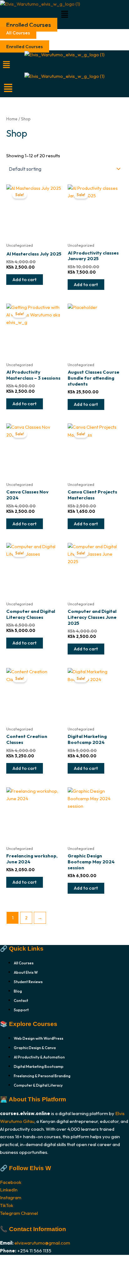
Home (12, 118)
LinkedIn (9, 1190)
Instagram (10, 1197)
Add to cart (25, 279)
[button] (64, 15)
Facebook (10, 1182)
